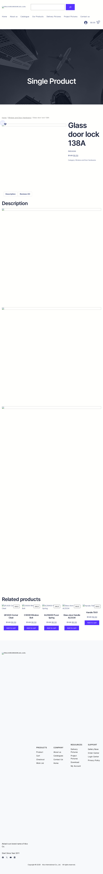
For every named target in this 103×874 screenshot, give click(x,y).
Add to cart (11, 628)
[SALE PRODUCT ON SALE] (89, 605)
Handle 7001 (92, 612)
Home (4, 16)
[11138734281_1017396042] (34, 126)
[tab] (10, 194)
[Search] (70, 7)
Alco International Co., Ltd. (51, 865)
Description (11, 194)
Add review (72, 151)
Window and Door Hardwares (19, 118)
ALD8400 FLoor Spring (51, 616)
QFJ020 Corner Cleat (11, 616)
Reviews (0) (25, 194)
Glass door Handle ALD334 (71, 616)
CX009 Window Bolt (31, 616)
